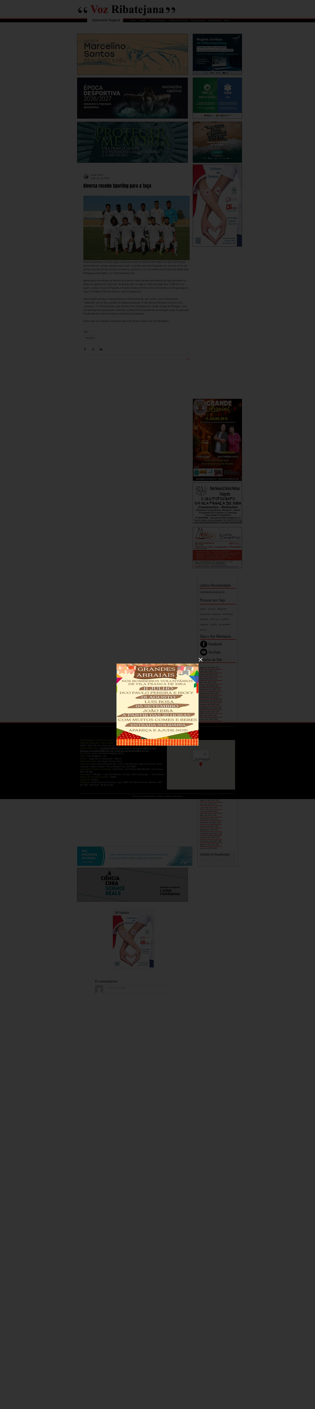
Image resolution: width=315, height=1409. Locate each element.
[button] (201, 660)
